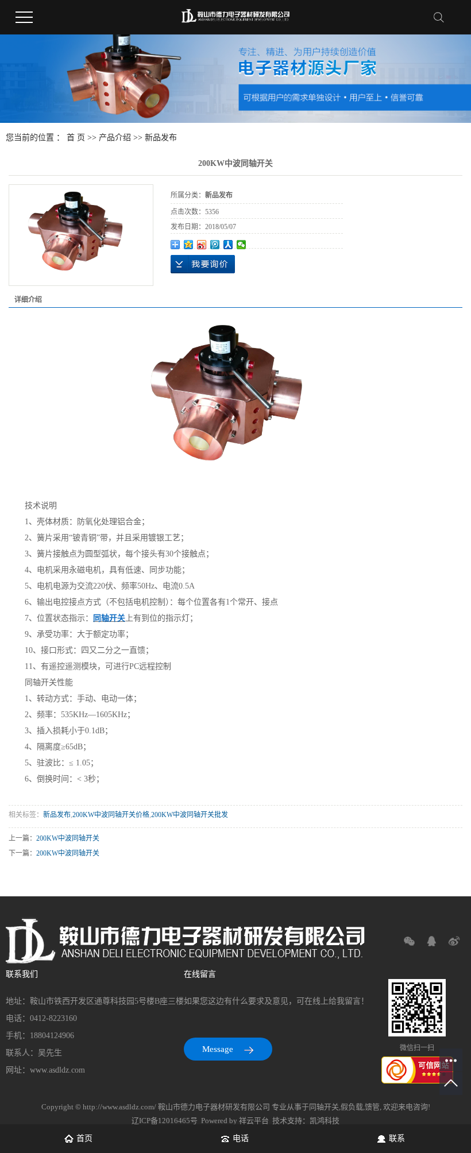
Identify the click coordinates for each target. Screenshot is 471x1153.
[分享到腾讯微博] (215, 244)
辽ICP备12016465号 (165, 1120)
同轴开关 (324, 1106)
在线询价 (203, 264)
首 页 (76, 137)
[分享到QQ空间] (189, 244)
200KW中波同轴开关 (67, 838)
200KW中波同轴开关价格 (110, 815)
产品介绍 (115, 137)
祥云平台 (254, 1120)
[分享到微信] (241, 244)
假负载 (352, 1106)
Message (218, 1049)
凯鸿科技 (324, 1120)
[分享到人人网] (228, 244)
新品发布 (161, 137)
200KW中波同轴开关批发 (189, 815)
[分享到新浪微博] (202, 244)
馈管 (372, 1106)
